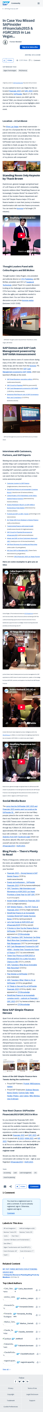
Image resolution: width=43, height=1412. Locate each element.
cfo (35, 1173)
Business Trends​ (25, 1232)
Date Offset (7, 1243)
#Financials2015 (9, 846)
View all (6, 1369)
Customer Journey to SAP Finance (18, 483)
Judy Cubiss (24, 1096)
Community (15, 3)
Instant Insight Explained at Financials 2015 (23, 901)
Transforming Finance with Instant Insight (20, 526)
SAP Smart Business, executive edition (19, 379)
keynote (20, 208)
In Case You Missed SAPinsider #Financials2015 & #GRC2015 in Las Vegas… (19, 28)
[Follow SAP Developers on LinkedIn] (27, 1381)
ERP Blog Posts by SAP (11, 9)
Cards (5, 1236)
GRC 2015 (29, 91)
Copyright (10, 1394)
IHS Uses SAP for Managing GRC (17, 550)
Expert (5, 1255)
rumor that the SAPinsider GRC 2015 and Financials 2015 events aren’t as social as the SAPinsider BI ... (20, 809)
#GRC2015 (21, 846)
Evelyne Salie (24, 1093)
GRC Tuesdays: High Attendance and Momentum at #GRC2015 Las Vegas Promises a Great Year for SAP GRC (21, 892)
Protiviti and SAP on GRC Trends (18, 514)
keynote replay (28, 300)
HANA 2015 (29, 1138)
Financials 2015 (15, 91)
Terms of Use (32, 1388)
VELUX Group (6, 735)
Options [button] (21, 51)
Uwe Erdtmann (12, 1099)
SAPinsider (18, 94)
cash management (25, 1173)
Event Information (9, 1251)
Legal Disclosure (32, 1394)
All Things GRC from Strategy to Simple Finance (22, 520)
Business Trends (9, 1232)
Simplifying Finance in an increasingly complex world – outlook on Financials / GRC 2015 (22, 998)
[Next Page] (23, 1258)
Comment (11, 1213)
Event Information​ (25, 1251)
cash (15, 1173)
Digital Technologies (10, 70)
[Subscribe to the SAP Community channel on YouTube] (23, 1381)
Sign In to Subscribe (30, 47)
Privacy (10, 1388)
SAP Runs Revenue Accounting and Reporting (22, 544)
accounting (7, 1173)
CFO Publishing (27, 279)
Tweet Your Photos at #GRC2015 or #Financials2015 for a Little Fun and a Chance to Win (21, 959)
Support (32, 1400)
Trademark (11, 1400)
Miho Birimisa (34, 1096)
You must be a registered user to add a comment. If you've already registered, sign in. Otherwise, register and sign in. (20, 1205)
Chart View (14, 1236)
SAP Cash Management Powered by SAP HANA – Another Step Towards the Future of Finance (23, 950)
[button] (4, 60)
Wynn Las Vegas (12, 127)
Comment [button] (34, 1186)
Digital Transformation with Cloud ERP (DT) (17, 1247)
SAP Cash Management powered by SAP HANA (22, 388)
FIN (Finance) (23, 70)
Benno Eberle (12, 1093)
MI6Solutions (35, 1084)
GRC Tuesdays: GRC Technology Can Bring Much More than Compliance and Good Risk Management (23, 940)
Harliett (10, 1087)
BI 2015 (21, 1138)
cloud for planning (9, 1177)
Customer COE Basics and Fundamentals (16, 1240)
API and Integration (9, 1228)
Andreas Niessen (32, 1090)
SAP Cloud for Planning (14, 385)
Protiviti (26, 1084)
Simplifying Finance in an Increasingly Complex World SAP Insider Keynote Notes (21, 916)
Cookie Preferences (11, 1407)
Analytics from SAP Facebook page (16, 837)
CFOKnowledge (24, 934)
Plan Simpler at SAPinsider (17, 974)
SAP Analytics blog (18, 82)
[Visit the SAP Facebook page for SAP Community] (15, 1381)
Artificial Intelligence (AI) (26, 1228)
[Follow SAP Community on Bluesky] (19, 1381)
